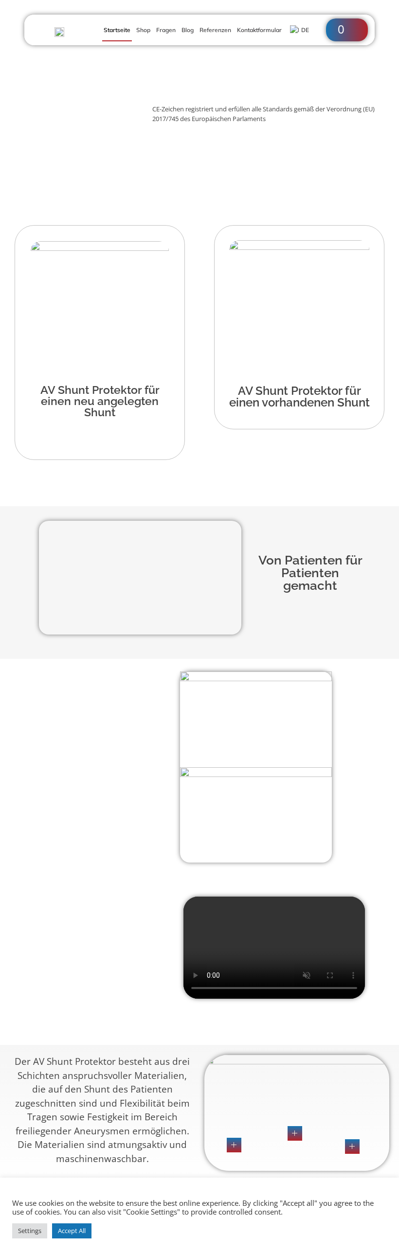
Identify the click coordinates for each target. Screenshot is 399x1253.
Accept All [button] (72, 1230)
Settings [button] (29, 1230)
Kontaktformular (259, 30)
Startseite (117, 30)
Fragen (166, 30)
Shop (143, 30)
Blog (187, 30)
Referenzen (215, 30)
